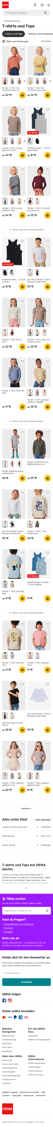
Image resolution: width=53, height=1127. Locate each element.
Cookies (6, 1095)
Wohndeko (7, 1043)
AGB (43, 1092)
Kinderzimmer (8, 845)
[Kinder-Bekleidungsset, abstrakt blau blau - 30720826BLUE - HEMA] (4, 464)
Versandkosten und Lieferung (19, 924)
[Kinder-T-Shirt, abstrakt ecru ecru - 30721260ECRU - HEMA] (12, 584)
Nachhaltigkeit (8, 1072)
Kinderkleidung (12, 21)
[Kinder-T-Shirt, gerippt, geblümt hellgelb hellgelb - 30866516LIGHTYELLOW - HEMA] (37, 332)
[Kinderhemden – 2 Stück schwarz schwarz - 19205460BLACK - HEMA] (37, 141)
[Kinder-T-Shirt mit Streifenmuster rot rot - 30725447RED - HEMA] (4, 81)
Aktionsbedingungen (11, 1075)
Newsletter (33, 1036)
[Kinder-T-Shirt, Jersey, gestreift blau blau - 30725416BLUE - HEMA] (12, 81)
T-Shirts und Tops (13, 34)
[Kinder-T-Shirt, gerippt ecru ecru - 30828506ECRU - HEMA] (37, 655)
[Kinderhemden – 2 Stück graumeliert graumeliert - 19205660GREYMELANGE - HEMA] (30, 141)
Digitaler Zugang (9, 1092)
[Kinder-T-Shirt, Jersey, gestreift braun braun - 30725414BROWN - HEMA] (19, 81)
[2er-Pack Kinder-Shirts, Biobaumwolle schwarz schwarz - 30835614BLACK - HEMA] (12, 524)
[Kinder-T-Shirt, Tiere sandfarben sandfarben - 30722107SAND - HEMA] (30, 524)
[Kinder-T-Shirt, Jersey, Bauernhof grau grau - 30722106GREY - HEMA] (37, 524)
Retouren (8, 928)
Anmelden (26, 982)
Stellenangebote (9, 1068)
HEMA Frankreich (35, 1071)
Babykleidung (8, 1036)
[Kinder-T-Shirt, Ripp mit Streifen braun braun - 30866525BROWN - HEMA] (30, 332)
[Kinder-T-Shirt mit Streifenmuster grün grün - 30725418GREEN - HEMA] (30, 81)
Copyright (16, 1095)
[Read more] (26, 887)
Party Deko (7, 1047)
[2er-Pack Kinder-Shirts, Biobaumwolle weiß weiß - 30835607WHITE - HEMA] (4, 524)
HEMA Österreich (35, 1075)
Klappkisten (7, 1051)
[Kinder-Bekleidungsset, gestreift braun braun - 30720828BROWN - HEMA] (12, 464)
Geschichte (7, 1060)
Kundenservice (9, 1079)
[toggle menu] (48, 5)
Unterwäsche (8, 836)
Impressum (29, 1095)
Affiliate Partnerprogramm (39, 1039)
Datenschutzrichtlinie (29, 1092)
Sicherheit (6, 1083)
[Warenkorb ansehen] (42, 5)
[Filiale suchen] (47, 910)
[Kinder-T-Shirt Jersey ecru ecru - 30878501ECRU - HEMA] (37, 201)
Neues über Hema (10, 1064)
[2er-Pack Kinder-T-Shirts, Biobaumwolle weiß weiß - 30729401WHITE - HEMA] (30, 272)
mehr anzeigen (43, 819)
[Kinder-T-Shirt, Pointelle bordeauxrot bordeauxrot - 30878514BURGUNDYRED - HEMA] (30, 201)
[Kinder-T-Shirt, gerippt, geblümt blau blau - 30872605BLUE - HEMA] (30, 776)
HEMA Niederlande (36, 1063)
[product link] (14, 60)
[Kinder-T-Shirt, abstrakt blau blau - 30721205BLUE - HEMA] (4, 584)
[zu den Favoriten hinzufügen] (22, 49)
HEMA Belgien (34, 1067)
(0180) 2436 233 (10, 942)
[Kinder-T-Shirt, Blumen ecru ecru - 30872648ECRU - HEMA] (37, 776)
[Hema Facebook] (4, 1000)
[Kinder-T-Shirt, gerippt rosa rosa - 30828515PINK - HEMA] (30, 655)
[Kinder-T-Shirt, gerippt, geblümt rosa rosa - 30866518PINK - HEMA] (44, 332)
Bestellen (8, 931)
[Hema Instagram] (10, 1000)
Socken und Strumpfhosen (14, 827)
